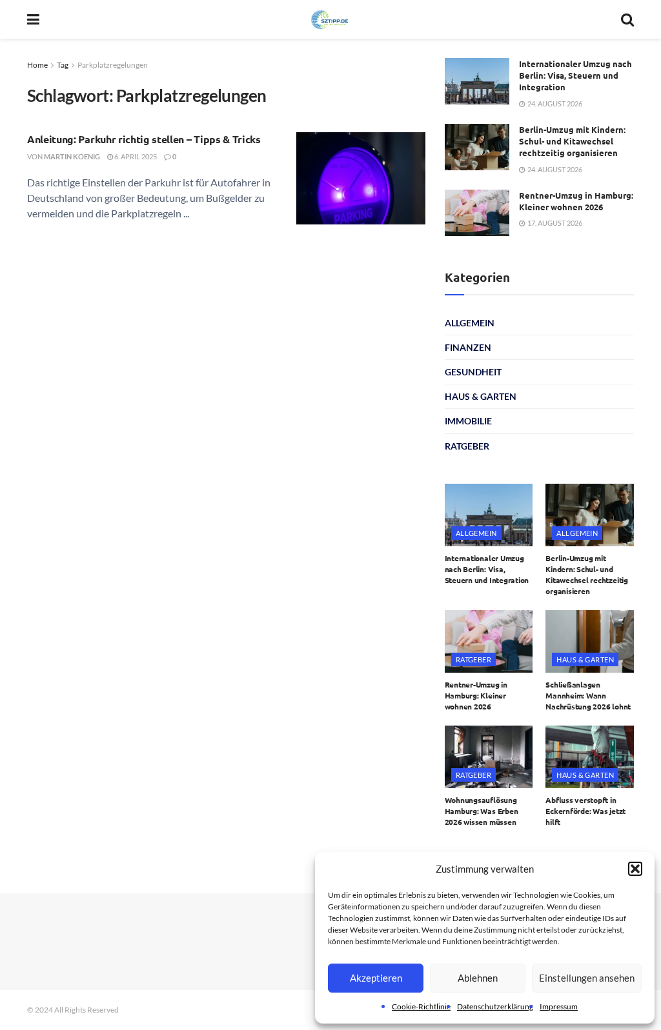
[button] (635, 868)
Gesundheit (473, 371)
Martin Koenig (72, 156)
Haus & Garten (480, 396)
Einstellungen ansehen (587, 978)
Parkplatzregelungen (112, 65)
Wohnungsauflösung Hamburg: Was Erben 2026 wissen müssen (481, 811)
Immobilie (468, 420)
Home (37, 65)
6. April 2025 (135, 156)
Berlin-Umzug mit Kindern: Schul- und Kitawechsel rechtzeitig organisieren (572, 141)
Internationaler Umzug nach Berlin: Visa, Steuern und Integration (575, 75)
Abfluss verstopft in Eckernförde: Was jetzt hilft (585, 811)
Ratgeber (467, 446)
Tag (62, 65)
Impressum (559, 1006)
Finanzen (468, 347)
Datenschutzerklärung (495, 1006)
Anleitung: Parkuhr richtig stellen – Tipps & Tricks (144, 139)
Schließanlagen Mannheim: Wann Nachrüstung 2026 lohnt (588, 695)
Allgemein (469, 322)
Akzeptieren (376, 978)
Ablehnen (478, 978)
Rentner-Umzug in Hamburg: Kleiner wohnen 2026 (576, 201)
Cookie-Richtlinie (421, 1006)
